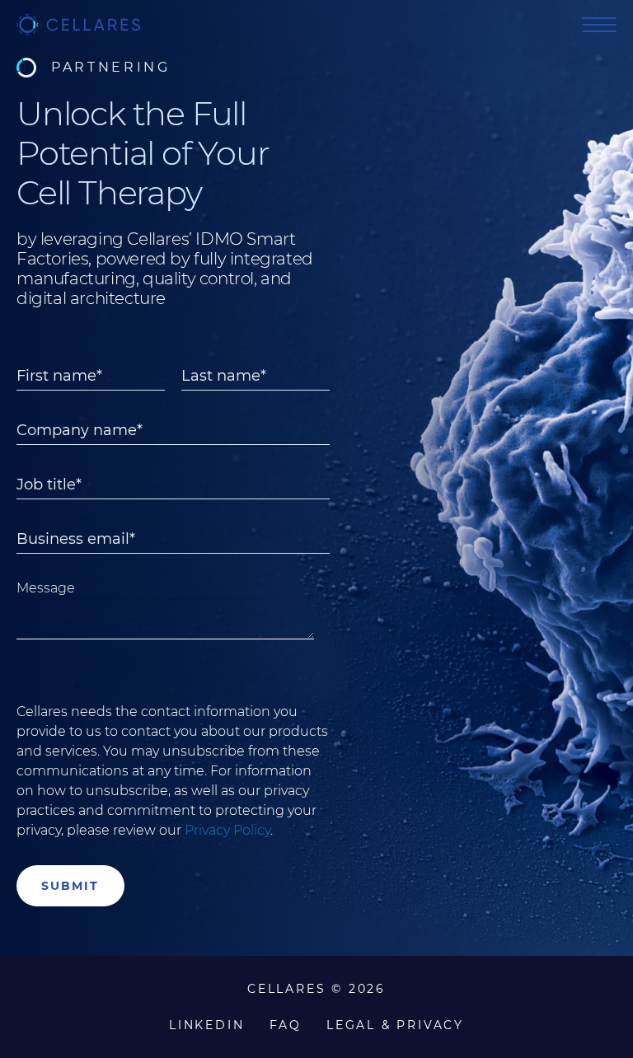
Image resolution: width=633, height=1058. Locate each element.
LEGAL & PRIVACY (395, 1025)
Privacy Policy (227, 830)
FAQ (286, 1025)
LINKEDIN (206, 1025)
